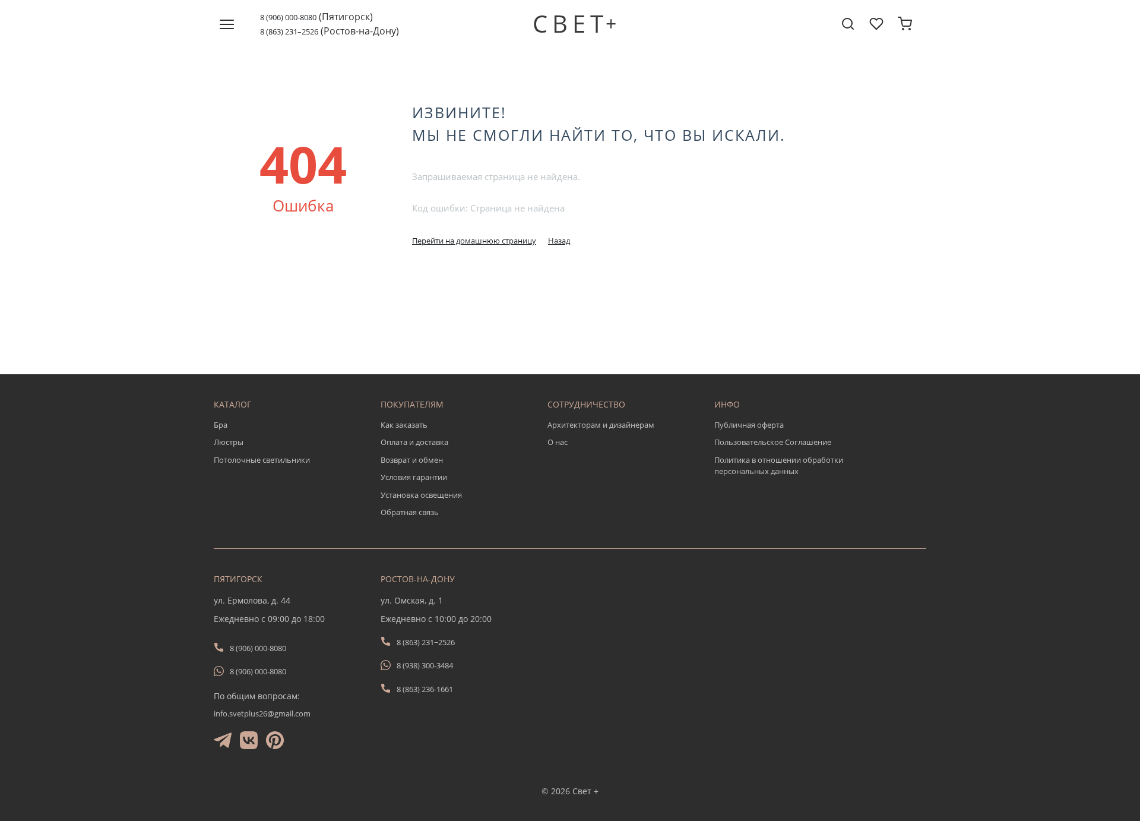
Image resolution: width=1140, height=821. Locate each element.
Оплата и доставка (414, 442)
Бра (220, 424)
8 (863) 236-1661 (425, 689)
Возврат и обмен (412, 459)
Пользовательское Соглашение (772, 442)
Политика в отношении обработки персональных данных (778, 465)
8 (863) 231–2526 (289, 31)
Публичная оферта (749, 424)
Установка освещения (421, 495)
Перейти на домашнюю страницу (474, 240)
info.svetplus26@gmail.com (262, 713)
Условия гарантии (414, 477)
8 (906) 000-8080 (288, 17)
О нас (557, 442)
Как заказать (404, 424)
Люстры (228, 442)
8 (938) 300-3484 (425, 665)
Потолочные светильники (262, 459)
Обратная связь (410, 512)
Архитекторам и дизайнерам (600, 424)
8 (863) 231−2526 (426, 642)
